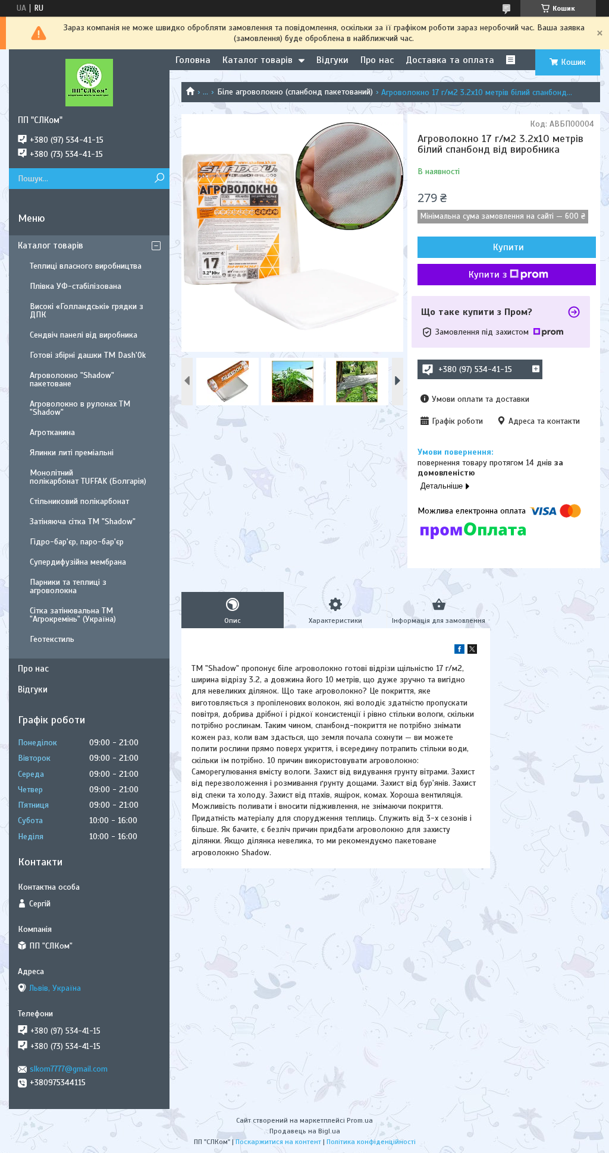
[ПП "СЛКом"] (89, 82)
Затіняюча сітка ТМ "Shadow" (83, 521)
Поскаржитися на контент (278, 1142)
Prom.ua (360, 1120)
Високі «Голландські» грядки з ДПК (86, 310)
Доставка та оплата (450, 60)
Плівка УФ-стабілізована (75, 286)
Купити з (488, 275)
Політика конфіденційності (371, 1142)
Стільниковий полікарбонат (79, 501)
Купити (508, 247)
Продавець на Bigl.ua (304, 1131)
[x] (472, 651)
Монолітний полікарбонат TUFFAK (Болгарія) (88, 477)
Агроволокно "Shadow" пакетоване (72, 379)
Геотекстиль (52, 639)
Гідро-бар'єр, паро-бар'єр (77, 542)
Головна (193, 60)
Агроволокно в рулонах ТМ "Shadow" (80, 408)
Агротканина (52, 432)
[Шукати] (159, 178)
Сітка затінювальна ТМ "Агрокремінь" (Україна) (73, 615)
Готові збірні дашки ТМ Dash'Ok (88, 355)
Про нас (377, 60)
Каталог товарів (257, 60)
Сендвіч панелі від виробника (83, 335)
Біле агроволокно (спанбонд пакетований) (295, 92)
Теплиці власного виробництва (86, 266)
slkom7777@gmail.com (69, 1069)
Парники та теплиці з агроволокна (68, 586)
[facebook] (459, 651)
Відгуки (332, 60)
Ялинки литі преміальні (72, 453)
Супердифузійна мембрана (78, 562)
